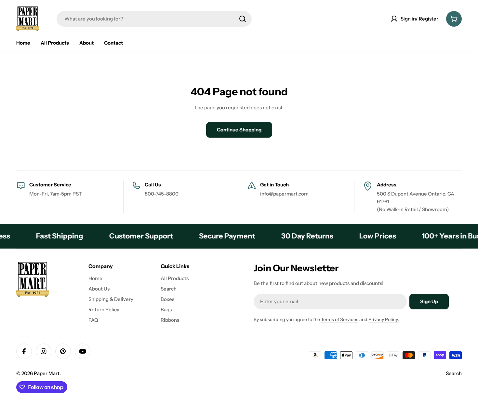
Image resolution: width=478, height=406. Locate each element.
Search (454, 373)
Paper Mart (47, 373)
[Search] (242, 19)
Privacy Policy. (383, 319)
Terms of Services (339, 319)
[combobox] (154, 19)
